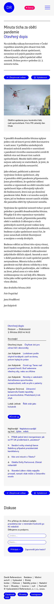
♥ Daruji (29, 7)
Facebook (9, 594)
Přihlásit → (15, 549)
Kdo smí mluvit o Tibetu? (23, 457)
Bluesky (15, 586)
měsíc (25, 431)
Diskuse (16, 583)
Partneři (43, 586)
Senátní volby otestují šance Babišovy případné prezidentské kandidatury (23, 448)
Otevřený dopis (16, 36)
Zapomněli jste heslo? (35, 549)
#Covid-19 (14, 416)
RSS (7, 597)
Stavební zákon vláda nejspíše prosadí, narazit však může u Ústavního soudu (26, 473)
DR (9, 7)
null (33, 586)
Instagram (36, 594)
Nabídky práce (29, 583)
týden (18, 431)
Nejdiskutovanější (28, 428)
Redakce (28, 577)
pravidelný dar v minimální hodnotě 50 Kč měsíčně (26, 525)
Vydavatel (17, 580)
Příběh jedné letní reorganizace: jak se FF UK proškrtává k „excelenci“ (26, 438)
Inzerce (25, 586)
